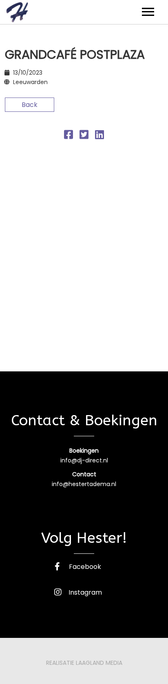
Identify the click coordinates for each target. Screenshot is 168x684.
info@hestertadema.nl (84, 484)
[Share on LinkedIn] (99, 136)
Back (30, 104)
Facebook (85, 566)
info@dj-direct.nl (84, 460)
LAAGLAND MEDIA (99, 663)
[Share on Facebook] (68, 136)
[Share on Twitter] (84, 136)
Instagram (85, 592)
